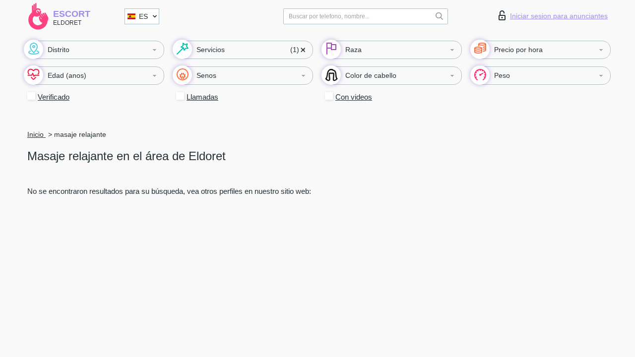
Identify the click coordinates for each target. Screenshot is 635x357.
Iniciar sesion (559, 16)
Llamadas (202, 97)
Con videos (353, 97)
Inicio (36, 134)
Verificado (53, 97)
